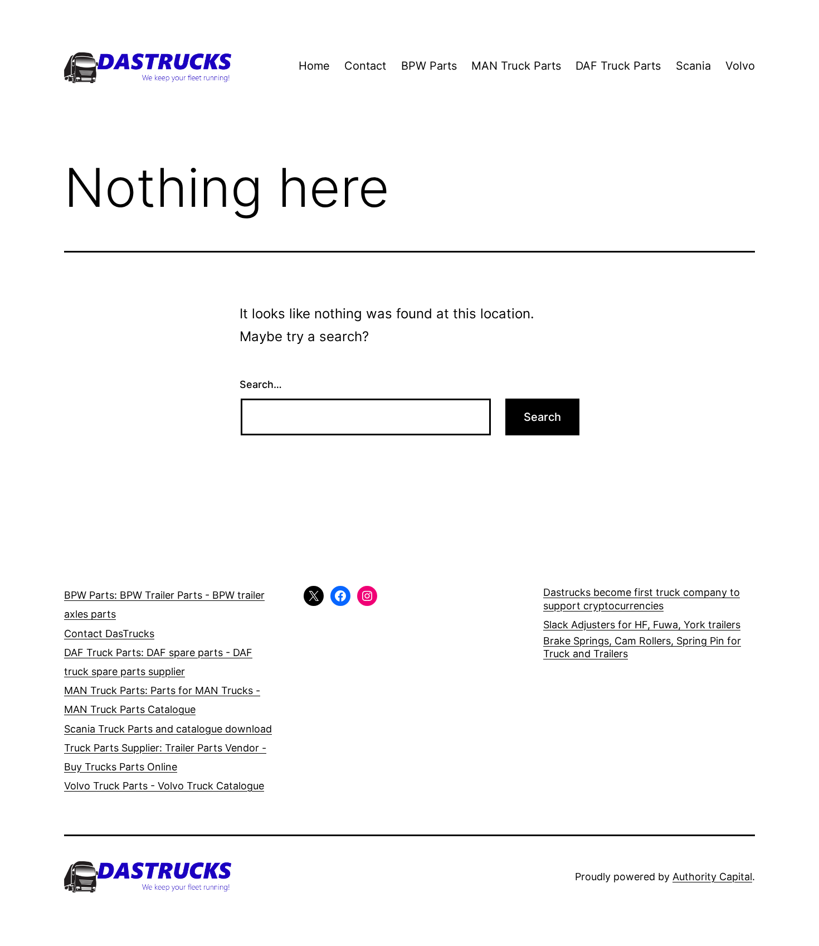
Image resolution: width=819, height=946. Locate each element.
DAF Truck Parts (618, 65)
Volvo (740, 65)
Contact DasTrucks (109, 633)
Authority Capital (712, 876)
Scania (693, 65)
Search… (261, 384)
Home (314, 65)
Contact (365, 65)
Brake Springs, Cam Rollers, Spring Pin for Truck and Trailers (642, 647)
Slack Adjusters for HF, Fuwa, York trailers (641, 624)
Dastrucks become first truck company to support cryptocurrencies (641, 598)
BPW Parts (429, 65)
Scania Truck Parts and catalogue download (168, 729)
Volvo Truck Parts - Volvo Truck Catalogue (164, 786)
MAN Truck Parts (516, 65)
